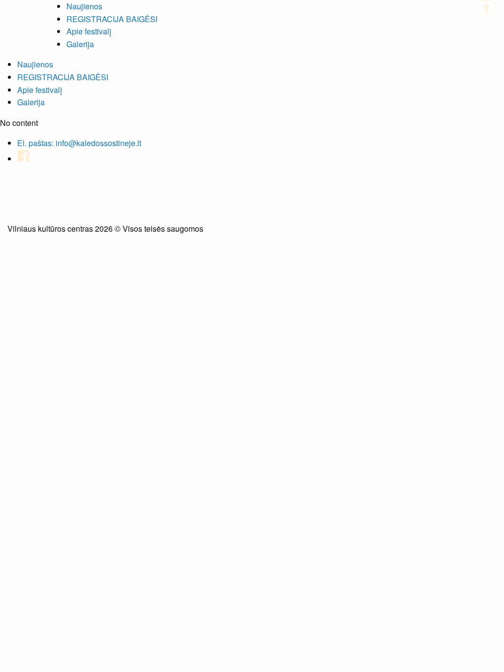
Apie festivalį (88, 31)
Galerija (80, 44)
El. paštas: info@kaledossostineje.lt (79, 143)
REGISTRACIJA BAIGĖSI (112, 19)
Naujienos (84, 6)
